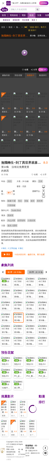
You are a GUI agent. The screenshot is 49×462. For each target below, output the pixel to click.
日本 (40, 181)
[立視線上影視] (4, 9)
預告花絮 (18, 75)
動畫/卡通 (12, 201)
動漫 (10, 27)
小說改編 (11, 205)
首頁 (3, 27)
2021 (10, 181)
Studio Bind (16, 210)
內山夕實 (11, 220)
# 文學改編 (12, 248)
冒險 (26, 201)
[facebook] (45, 448)
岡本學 (10, 215)
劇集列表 (6, 75)
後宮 (32, 201)
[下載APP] (43, 70)
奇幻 (20, 201)
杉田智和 (21, 220)
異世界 (40, 201)
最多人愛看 (12, 225)
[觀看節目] (24, 52)
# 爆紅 (20, 248)
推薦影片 (30, 75)
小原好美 (31, 220)
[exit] (3, 3)
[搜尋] (37, 9)
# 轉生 (4, 248)
